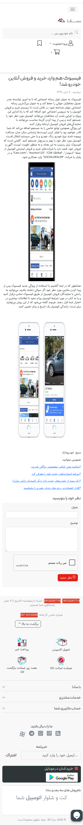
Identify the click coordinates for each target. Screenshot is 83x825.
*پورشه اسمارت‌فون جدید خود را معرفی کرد (56, 474)
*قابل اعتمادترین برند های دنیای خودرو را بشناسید (52, 488)
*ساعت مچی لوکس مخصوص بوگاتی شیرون (56, 467)
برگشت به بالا (29, 624)
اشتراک (11, 755)
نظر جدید (66, 577)
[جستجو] (77, 33)
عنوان (75, 508)
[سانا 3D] (69, 21)
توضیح (74, 523)
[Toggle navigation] (72, 9)
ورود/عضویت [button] (60, 44)
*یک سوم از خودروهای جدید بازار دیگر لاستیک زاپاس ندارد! (47, 481)
